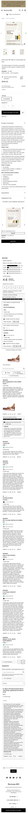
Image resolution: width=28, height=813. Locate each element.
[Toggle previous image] (1, 33)
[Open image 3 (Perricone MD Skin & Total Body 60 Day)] (22, 51)
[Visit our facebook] (7, 777)
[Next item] (24, 225)
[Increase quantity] (13, 106)
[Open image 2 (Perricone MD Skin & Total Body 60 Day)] (13, 51)
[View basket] (25, 10)
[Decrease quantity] (4, 106)
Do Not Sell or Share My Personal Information (13, 792)
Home (3, 18)
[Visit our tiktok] (16, 777)
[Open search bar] (19, 10)
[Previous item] (2, 225)
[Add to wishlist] (22, 113)
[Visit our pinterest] (20, 777)
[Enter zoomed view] (24, 44)
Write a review (5, 73)
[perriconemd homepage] (8, 10)
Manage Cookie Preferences (13, 790)
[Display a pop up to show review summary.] (13, 235)
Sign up (13, 771)
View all (23, 86)
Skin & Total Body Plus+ (8, 231)
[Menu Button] (1, 10)
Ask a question (14, 73)
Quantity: (5, 102)
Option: (4, 95)
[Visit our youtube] (13, 777)
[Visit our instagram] (10, 777)
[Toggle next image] (26, 33)
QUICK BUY (13, 241)
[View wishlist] (22, 10)
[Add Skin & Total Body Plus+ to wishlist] (22, 208)
